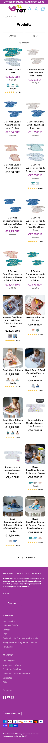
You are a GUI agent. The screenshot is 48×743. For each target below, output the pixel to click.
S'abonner (12, 603)
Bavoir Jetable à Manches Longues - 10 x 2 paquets (35, 423)
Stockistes (7, 677)
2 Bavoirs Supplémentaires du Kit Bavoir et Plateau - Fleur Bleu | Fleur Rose (35, 223)
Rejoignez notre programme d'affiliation (21, 642)
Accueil (5, 17)
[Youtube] (8, 697)
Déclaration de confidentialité (16, 673)
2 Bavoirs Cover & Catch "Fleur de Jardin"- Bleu (12, 124)
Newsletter (8, 646)
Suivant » (30, 557)
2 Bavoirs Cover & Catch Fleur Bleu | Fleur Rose (35, 124)
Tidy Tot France (24, 734)
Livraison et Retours (12, 665)
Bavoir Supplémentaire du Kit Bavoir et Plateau (35, 470)
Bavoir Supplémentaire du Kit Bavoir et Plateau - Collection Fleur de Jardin (12, 525)
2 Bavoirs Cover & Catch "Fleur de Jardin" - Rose (35, 72)
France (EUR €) (11, 713)
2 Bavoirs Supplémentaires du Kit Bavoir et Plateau (35, 167)
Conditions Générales (13, 669)
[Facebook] (4, 697)
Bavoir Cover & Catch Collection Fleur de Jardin (35, 373)
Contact (6, 629)
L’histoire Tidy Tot (11, 625)
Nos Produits (9, 621)
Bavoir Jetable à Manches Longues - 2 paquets (12, 470)
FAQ (5, 634)
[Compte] (36, 8)
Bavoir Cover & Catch (13, 370)
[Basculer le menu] (4, 8)
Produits (14, 17)
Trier (35, 35)
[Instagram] (12, 697)
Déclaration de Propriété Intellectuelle (20, 638)
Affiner (12, 35)
